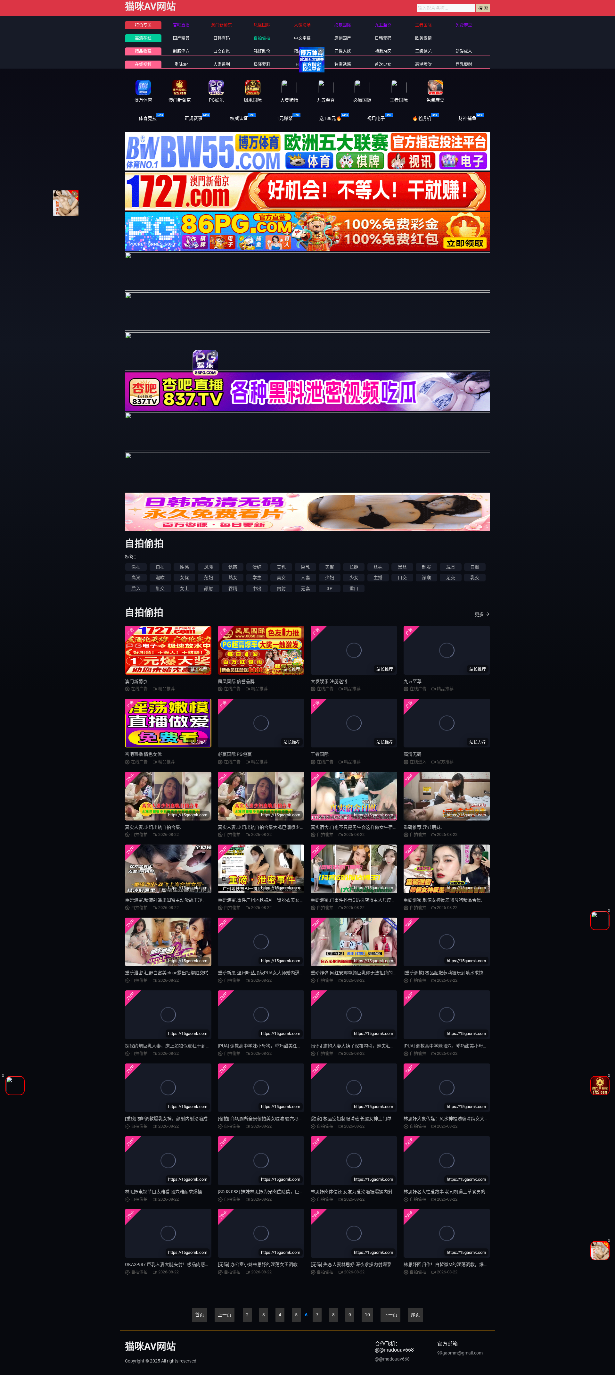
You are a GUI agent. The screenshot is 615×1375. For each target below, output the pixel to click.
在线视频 (143, 64)
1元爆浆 (285, 118)
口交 (402, 577)
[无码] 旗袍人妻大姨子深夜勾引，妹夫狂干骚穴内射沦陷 (366, 1045)
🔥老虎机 (421, 118)
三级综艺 (423, 51)
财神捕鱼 (467, 118)
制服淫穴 (181, 51)
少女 (353, 577)
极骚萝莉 (262, 64)
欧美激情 (423, 38)
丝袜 (377, 567)
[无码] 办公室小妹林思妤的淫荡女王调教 (258, 1264)
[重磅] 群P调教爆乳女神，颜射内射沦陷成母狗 (171, 1118)
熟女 (232, 577)
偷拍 (135, 567)
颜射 (208, 588)
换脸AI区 (383, 51)
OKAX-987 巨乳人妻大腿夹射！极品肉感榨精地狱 (174, 1264)
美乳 (281, 567)
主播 (377, 577)
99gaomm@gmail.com (460, 1352)
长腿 (353, 567)
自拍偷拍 (262, 38)
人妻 (305, 577)
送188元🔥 (330, 118)
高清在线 (143, 38)
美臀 (329, 567)
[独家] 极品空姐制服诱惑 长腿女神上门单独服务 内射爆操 (367, 1118)
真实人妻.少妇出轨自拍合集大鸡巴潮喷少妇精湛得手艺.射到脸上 (282, 827)
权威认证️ (239, 118)
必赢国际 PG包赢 (235, 754)
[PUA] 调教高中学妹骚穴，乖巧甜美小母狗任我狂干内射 (459, 1045)
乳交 (474, 577)
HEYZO (302, 64)
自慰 (474, 567)
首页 (199, 1314)
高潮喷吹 (423, 64)
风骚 (208, 567)
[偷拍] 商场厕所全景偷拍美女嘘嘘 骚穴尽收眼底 (265, 1118)
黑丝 (402, 567)
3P (329, 588)
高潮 (135, 577)
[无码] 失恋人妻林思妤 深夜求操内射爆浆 (351, 1264)
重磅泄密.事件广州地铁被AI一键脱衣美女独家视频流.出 (273, 900)
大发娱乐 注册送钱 (329, 681)
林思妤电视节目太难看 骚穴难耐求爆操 (163, 1191)
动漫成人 (463, 51)
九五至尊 (413, 681)
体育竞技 (148, 118)
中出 (256, 588)
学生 (256, 577)
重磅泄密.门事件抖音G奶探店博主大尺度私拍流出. (361, 900)
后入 (135, 588)
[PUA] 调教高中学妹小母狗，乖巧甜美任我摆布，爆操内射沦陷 (280, 1045)
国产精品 (181, 38)
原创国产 (342, 38)
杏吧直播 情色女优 (143, 754)
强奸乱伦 (262, 51)
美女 (281, 577)
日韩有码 (221, 38)
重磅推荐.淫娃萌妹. (423, 827)
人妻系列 (221, 64)
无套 (305, 588)
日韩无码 (383, 38)
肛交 (160, 588)
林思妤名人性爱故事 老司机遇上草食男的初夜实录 (453, 1191)
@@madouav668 (392, 1359)
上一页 (224, 1314)
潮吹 (160, 577)
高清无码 (413, 754)
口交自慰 (221, 51)
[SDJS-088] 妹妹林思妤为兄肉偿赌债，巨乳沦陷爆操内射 (274, 1191)
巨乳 (305, 567)
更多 (479, 614)
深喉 (426, 577)
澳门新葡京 (136, 681)
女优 (184, 577)
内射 (281, 588)
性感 (184, 567)
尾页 (415, 1314)
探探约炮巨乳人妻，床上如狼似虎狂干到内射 (170, 1045)
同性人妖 (342, 51)
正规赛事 (193, 118)
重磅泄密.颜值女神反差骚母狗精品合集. (443, 900)
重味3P (181, 64)
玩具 (450, 567)
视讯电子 (376, 118)
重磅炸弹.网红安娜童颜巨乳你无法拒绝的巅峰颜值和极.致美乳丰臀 (377, 972)
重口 (353, 588)
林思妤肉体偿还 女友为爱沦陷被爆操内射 (351, 1191)
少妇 (329, 577)
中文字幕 (302, 38)
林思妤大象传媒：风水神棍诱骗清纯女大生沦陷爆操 (455, 1118)
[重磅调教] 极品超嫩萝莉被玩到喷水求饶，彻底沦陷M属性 (461, 972)
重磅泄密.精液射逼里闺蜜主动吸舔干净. (164, 900)
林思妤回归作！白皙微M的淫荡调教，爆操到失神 (453, 1264)
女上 (184, 588)
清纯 (256, 567)
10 (367, 1314)
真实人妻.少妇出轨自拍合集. (153, 827)
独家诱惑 (342, 64)
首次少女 (383, 64)
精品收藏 (143, 51)
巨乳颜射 (463, 64)
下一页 (390, 1314)
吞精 (232, 588)
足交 (450, 577)
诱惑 (232, 567)
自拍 (160, 567)
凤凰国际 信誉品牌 (236, 681)
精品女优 (302, 51)
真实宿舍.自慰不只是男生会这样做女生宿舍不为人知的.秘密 (370, 827)
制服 (426, 567)
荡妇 (208, 577)
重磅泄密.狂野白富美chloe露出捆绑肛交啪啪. (169, 972)
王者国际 (320, 754)
